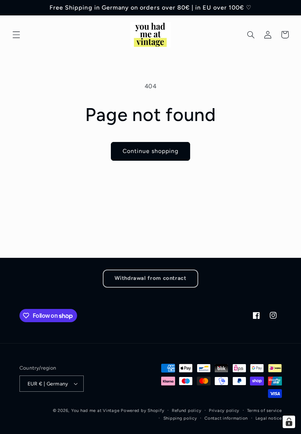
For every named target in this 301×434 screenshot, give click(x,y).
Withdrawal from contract (150, 278)
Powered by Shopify (142, 410)
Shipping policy (180, 418)
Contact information (226, 418)
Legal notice (268, 418)
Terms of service (264, 410)
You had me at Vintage (95, 410)
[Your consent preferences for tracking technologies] (289, 422)
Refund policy (187, 410)
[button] (16, 34)
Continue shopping (151, 150)
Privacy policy (224, 410)
